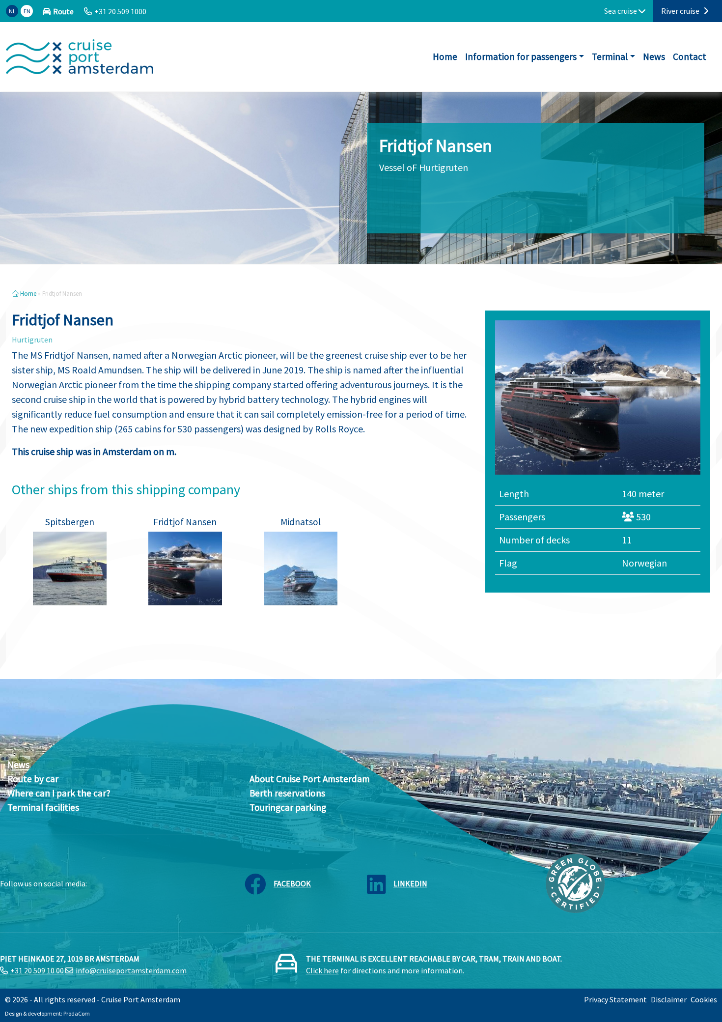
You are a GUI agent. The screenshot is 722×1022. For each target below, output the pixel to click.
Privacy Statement (615, 999)
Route (63, 11)
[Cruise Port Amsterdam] (79, 56)
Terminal (610, 56)
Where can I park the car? (59, 793)
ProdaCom (76, 1013)
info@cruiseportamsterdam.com (131, 970)
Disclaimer (669, 999)
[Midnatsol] (300, 568)
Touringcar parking (288, 807)
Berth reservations (287, 793)
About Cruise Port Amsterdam (310, 779)
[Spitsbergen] (70, 568)
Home (445, 56)
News (654, 56)
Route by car (32, 779)
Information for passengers (521, 56)
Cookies (704, 999)
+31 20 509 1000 (120, 11)
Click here (322, 970)
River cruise (681, 11)
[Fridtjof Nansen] (185, 568)
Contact (689, 56)
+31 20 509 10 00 (37, 970)
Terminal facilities (43, 807)
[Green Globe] (575, 882)
